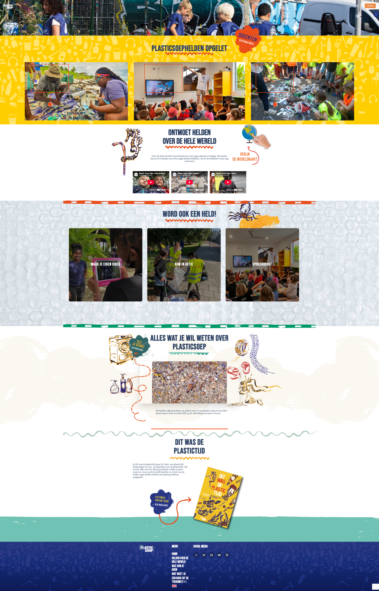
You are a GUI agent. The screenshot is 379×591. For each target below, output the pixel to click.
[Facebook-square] (212, 555)
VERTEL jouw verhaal (189, 115)
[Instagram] (196, 555)
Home (175, 554)
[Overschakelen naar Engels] (181, 585)
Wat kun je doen (178, 568)
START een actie (302, 115)
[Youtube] (219, 555)
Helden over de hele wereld (180, 560)
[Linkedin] (227, 555)
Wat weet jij (179, 574)
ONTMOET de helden (76, 115)
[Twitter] (204, 555)
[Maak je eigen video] (105, 264)
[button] (356, 6)
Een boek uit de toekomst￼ (180, 580)
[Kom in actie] (184, 264)
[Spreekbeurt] (262, 264)
